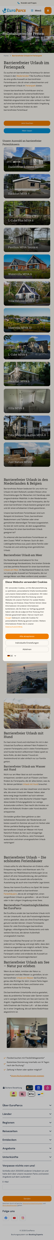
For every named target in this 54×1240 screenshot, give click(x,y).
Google (8, 618)
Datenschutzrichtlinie (13, 627)
